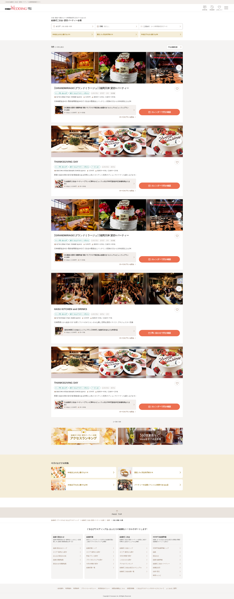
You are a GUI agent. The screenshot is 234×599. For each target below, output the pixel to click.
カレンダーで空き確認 (161, 112)
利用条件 (76, 588)
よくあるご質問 (171, 588)
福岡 (108, 520)
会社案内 (60, 588)
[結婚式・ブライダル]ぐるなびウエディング (65, 520)
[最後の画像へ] (179, 68)
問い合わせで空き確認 (161, 333)
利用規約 (68, 588)
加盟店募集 (130, 588)
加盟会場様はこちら (118, 588)
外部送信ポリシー (104, 588)
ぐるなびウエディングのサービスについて (150, 588)
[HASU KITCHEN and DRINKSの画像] (117, 288)
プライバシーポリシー (88, 588)
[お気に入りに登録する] (177, 88)
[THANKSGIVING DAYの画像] (117, 141)
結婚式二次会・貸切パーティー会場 (93, 520)
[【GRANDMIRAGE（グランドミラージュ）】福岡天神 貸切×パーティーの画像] (117, 67)
